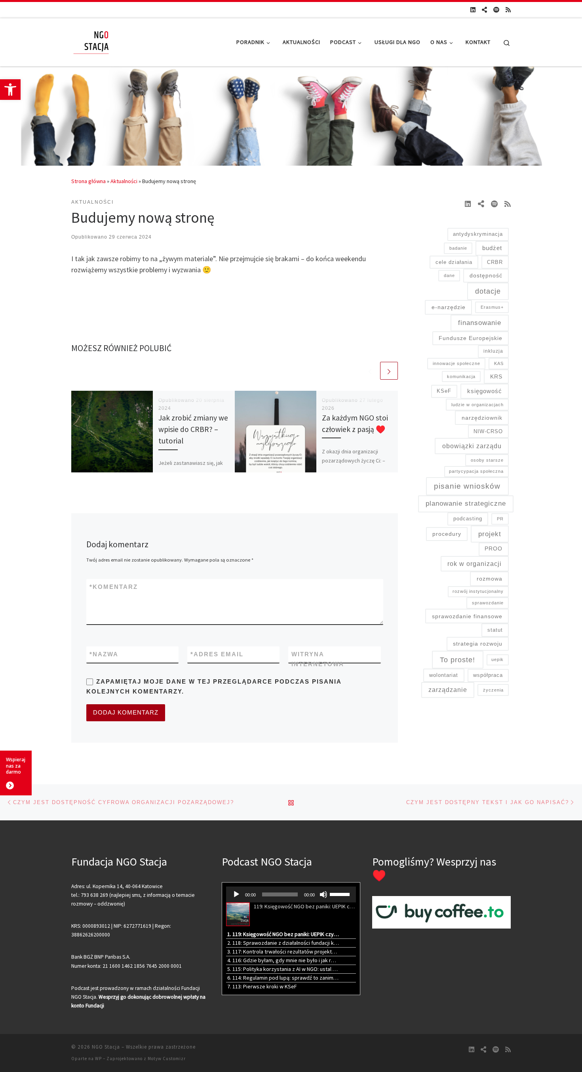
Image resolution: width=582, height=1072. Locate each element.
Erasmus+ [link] (492, 307)
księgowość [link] (484, 391)
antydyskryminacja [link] (478, 234)
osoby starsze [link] (487, 460)
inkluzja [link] (493, 351)
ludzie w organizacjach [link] (477, 404)
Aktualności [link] (123, 181)
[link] (10, 89)
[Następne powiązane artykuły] (389, 371)
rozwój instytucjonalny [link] (478, 591)
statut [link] (495, 630)
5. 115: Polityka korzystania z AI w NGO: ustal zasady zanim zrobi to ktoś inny (283, 969)
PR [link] (500, 518)
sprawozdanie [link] (488, 602)
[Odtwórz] (236, 894)
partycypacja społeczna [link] (476, 471)
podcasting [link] (467, 519)
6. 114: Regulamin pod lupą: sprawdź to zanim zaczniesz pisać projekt (283, 977)
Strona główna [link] (88, 181)
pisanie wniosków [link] (467, 486)
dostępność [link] (486, 275)
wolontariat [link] (443, 675)
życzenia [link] (493, 690)
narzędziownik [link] (482, 418)
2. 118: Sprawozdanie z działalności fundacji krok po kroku (283, 942)
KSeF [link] (444, 391)
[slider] (341, 894)
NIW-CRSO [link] (488, 431)
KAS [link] (499, 363)
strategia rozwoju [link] (477, 643)
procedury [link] (446, 534)
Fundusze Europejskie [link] (470, 338)
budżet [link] (492, 248)
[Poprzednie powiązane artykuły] (370, 371)
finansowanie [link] (479, 323)
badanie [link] (458, 248)
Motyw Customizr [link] (167, 1058)
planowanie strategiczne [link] (466, 503)
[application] (291, 894)
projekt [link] (489, 534)
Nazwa (103, 654)
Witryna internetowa (317, 659)
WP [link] (98, 1058)
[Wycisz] (323, 894)
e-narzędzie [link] (449, 307)
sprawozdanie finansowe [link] (467, 616)
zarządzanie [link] (447, 689)
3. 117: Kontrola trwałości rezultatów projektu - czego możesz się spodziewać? (283, 951)
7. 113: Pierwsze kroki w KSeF (262, 986)
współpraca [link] (488, 675)
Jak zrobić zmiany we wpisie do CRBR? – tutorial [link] (193, 429)
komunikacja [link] (461, 376)
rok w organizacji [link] (474, 563)
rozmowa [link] (489, 578)
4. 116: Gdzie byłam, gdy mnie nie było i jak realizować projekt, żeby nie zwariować (283, 960)
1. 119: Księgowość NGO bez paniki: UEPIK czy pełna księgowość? (283, 934)
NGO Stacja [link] (106, 1046)
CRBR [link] (495, 262)
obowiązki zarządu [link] (472, 445)
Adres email (216, 654)
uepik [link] (497, 659)
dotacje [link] (488, 291)
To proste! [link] (457, 659)
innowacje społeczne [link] (456, 363)
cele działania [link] (454, 262)
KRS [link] (496, 376)
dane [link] (449, 275)
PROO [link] (493, 549)
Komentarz (113, 586)
